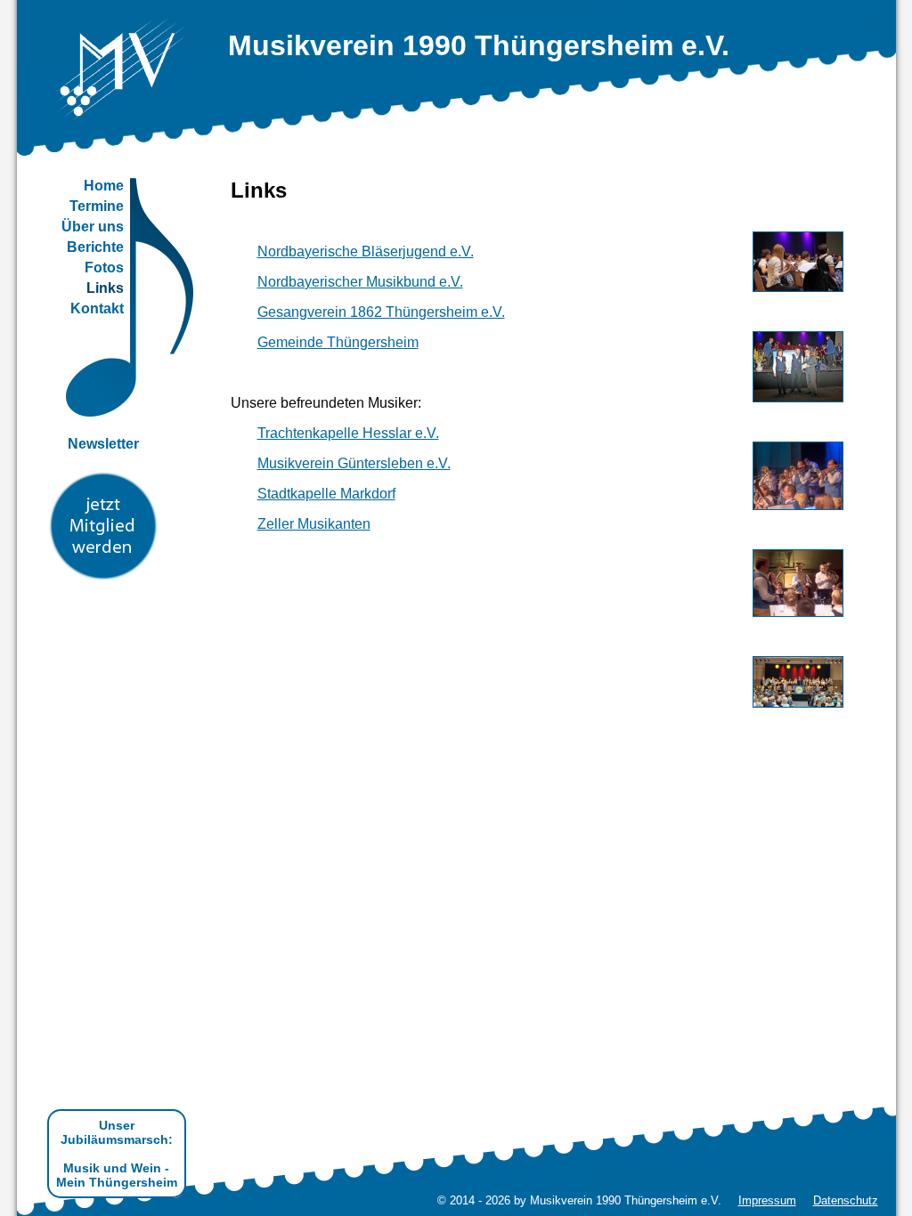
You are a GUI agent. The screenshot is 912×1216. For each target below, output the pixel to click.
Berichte (95, 247)
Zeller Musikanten (313, 523)
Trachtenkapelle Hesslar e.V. (348, 433)
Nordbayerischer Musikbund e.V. (360, 281)
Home (104, 185)
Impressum (767, 1200)
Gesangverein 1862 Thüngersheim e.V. (381, 312)
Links (105, 288)
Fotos (104, 267)
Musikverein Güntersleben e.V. (354, 463)
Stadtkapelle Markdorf (326, 493)
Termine (96, 206)
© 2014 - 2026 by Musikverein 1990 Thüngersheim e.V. (579, 1200)
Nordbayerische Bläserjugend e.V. (365, 251)
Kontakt (97, 308)
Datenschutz (845, 1200)
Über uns (92, 226)
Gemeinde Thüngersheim (338, 342)
